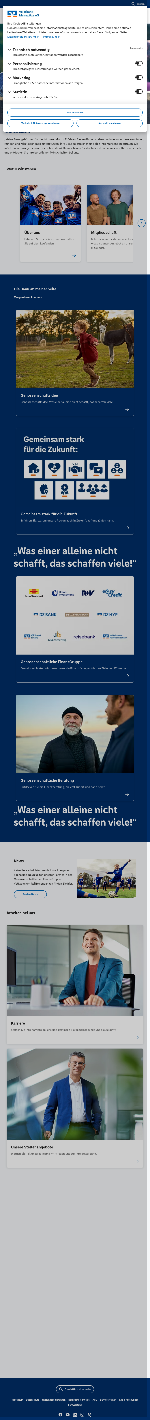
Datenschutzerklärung (22, 36)
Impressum (50, 36)
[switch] (139, 63)
